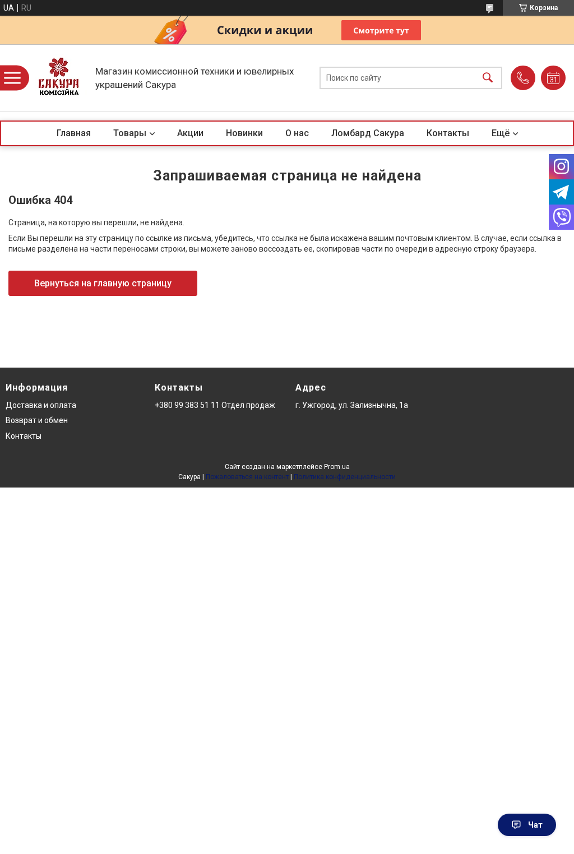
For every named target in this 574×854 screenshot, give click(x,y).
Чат (535, 824)
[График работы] (553, 78)
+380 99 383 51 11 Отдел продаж (215, 405)
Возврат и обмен (37, 420)
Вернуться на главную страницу (103, 283)
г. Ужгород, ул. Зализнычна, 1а (351, 405)
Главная (74, 133)
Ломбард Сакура (367, 133)
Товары (129, 133)
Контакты (448, 133)
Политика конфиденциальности (345, 477)
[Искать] (487, 78)
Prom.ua (337, 467)
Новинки (244, 133)
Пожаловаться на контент (247, 477)
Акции (190, 133)
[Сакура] (59, 78)
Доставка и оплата (41, 405)
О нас (297, 133)
